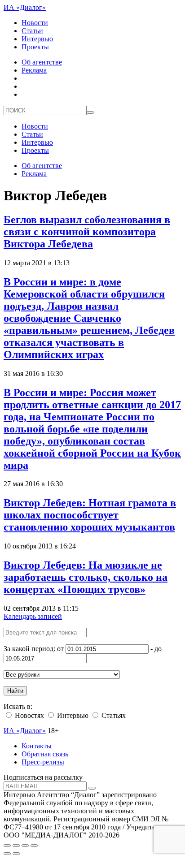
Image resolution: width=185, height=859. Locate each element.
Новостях (28, 715)
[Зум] (34, 845)
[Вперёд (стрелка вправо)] (16, 853)
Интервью (37, 39)
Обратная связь (45, 754)
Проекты (35, 47)
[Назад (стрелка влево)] (7, 853)
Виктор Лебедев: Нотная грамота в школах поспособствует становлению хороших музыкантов (90, 515)
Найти (15, 690)
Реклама (34, 70)
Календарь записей (33, 616)
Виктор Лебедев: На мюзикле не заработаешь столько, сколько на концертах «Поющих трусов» (85, 577)
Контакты (37, 746)
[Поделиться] (16, 845)
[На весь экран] (25, 845)
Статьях (113, 715)
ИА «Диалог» (25, 7)
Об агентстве (42, 62)
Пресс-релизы (43, 762)
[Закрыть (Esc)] (7, 845)
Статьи (32, 31)
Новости (35, 22)
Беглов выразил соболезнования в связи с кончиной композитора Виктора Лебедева (87, 232)
